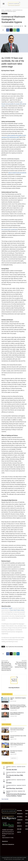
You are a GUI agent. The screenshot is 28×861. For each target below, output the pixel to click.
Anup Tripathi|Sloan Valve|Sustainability (14, 646)
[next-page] (5, 720)
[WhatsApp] (14, 30)
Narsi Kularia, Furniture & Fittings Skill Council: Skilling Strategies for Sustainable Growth (18, 707)
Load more (13, 758)
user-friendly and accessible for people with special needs (13, 104)
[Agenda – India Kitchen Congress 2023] (5, 700)
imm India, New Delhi (11, 769)
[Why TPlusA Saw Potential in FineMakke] (5, 752)
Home (2, 10)
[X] (11, 30)
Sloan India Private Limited (17, 610)
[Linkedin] (18, 30)
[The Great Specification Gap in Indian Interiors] (5, 737)
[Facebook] (7, 30)
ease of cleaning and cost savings (17, 172)
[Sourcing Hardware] (2, 26)
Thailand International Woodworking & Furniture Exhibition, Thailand (16, 795)
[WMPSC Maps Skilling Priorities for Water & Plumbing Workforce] (5, 745)
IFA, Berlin (8, 782)
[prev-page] (2, 720)
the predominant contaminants (9, 229)
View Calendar (4, 799)
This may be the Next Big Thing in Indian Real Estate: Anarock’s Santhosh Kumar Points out (21, 665)
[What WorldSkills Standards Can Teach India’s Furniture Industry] (5, 730)
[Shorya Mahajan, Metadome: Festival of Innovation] (5, 714)
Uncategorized (8, 10)
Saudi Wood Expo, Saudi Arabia (14, 788)
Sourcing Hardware (9, 26)
